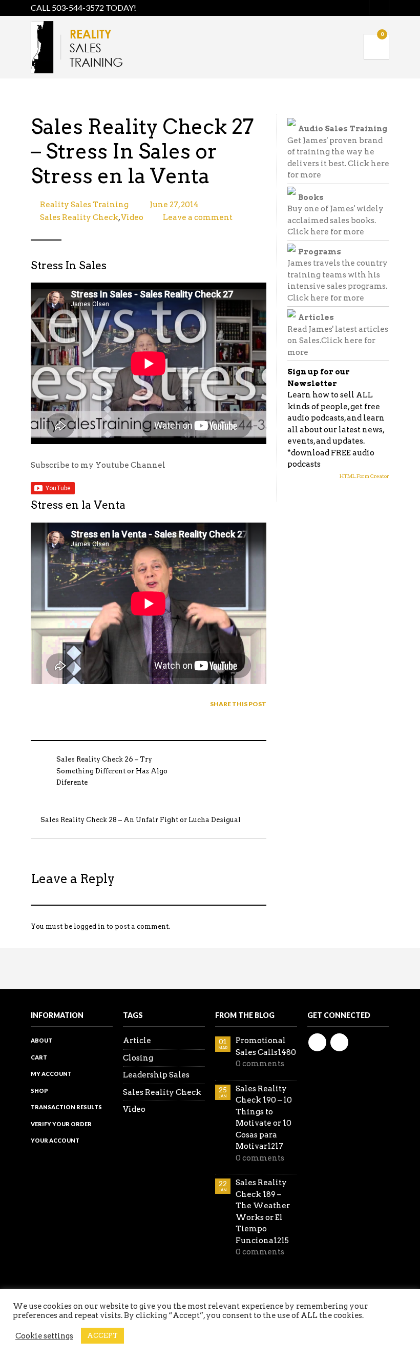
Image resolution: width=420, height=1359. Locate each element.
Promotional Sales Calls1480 (266, 1046)
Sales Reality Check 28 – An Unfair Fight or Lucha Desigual (140, 820)
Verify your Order (61, 1124)
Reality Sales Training (84, 204)
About (41, 1040)
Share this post (238, 704)
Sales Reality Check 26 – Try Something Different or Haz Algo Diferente (111, 770)
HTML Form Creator (364, 476)
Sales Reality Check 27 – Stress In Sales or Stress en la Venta (142, 151)
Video (132, 217)
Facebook (317, 1042)
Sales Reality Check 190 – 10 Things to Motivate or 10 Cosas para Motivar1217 (264, 1117)
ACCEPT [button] (102, 1336)
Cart (39, 1057)
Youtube (339, 1042)
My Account (51, 1073)
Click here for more (325, 231)
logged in (89, 926)
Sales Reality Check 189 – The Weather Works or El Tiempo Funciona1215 (263, 1211)
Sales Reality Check (79, 217)
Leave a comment (198, 217)
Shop (39, 1090)
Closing (138, 1058)
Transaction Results (66, 1107)
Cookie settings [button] (44, 1336)
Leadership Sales (156, 1075)
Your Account (55, 1140)
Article (137, 1040)
